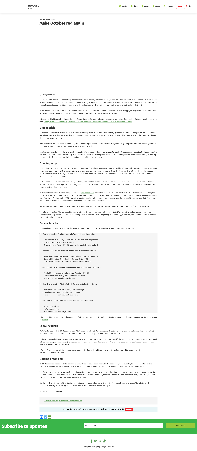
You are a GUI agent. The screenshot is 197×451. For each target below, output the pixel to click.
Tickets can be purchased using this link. (63, 400)
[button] (189, 6)
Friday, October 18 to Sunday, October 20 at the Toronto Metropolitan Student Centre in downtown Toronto (88, 122)
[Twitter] (45, 417)
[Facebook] (41, 417)
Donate (129, 409)
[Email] (49, 417)
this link (45, 320)
